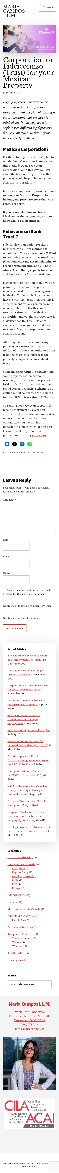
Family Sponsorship (24, 876)
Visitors (16, 942)
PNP (14, 884)
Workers (17, 946)
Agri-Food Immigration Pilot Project (29, 730)
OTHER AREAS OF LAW (22, 916)
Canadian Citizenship (20, 857)
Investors (13, 902)
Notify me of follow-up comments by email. (27, 606)
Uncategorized (16, 960)
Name (6, 539)
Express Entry (20, 872)
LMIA (15, 880)
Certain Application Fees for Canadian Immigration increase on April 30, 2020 (28, 760)
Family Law (19, 920)
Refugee (17, 888)
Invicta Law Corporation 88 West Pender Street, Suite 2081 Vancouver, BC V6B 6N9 (30, 1016)
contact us (39, 435)
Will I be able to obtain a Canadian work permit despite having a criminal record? (28, 790)
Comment (9, 500)
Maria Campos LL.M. (14, 11)
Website (7, 573)
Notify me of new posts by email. (21, 618)
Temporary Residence (21, 934)
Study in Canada (22, 938)
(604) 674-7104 (29, 1024)
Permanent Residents (20, 927)
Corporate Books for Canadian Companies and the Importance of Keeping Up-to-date (28, 816)
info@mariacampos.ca (29, 1028)
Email (6, 556)
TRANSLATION (17, 953)
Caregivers (18, 868)
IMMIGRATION (17, 895)
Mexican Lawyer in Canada (29, 452)
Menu (50, 7)
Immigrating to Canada (21, 864)
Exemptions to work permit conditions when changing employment (24, 719)
